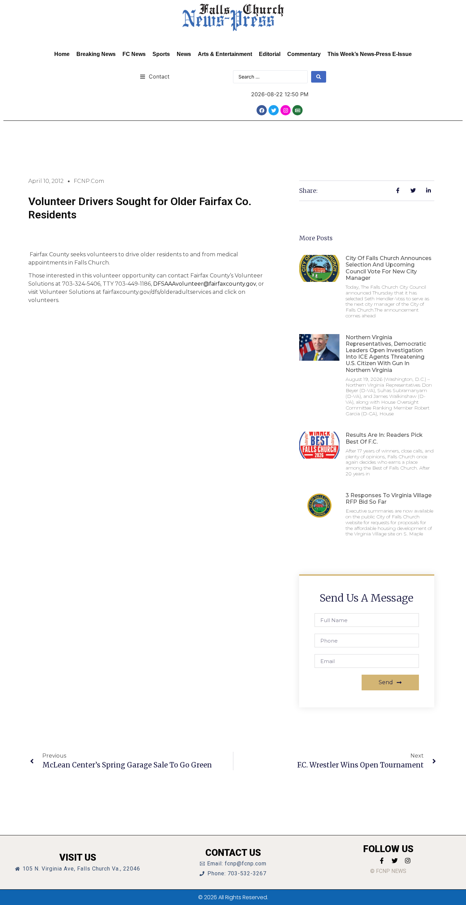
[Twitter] (273, 110)
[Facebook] (262, 110)
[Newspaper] (297, 110)
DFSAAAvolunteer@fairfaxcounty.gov (204, 284)
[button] (155, 76)
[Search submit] (318, 77)
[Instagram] (285, 110)
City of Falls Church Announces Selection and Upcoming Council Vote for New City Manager (389, 268)
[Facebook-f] (382, 861)
